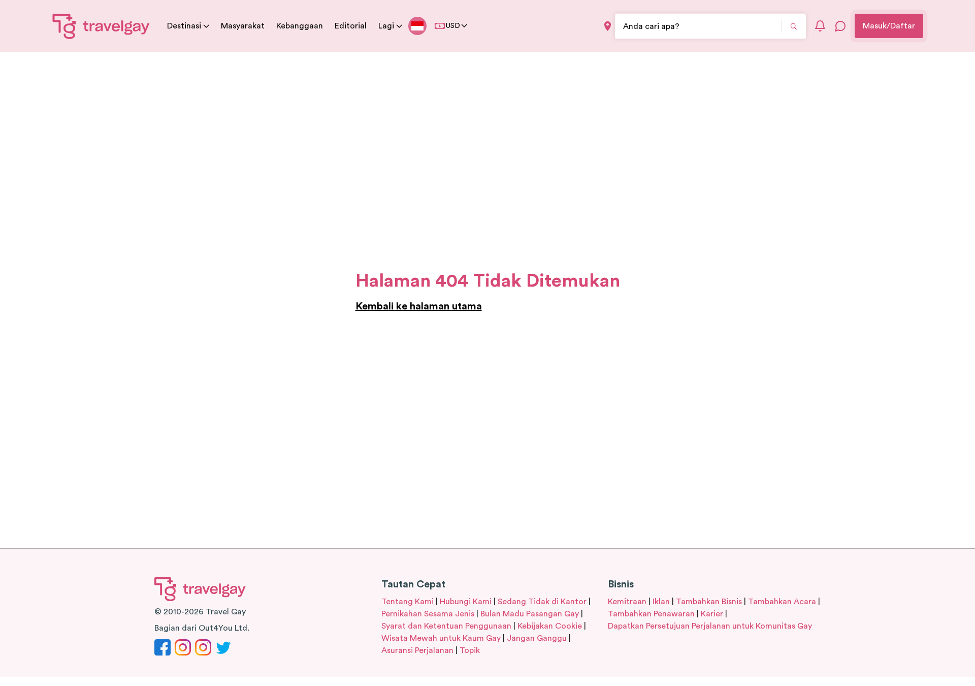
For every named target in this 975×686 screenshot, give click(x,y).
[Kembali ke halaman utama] (101, 26)
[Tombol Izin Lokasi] (607, 26)
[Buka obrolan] (840, 26)
